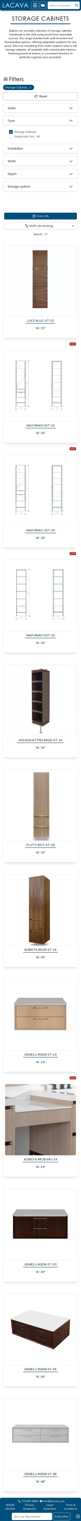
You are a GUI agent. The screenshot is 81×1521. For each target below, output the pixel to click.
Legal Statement (49, 1506)
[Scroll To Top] (73, 1506)
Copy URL (43, 216)
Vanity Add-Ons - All (27, 136)
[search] (77, 5)
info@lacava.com (54, 1501)
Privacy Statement (29, 1506)
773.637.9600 (30, 1501)
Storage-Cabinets (25, 132)
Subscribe (62, 1516)
